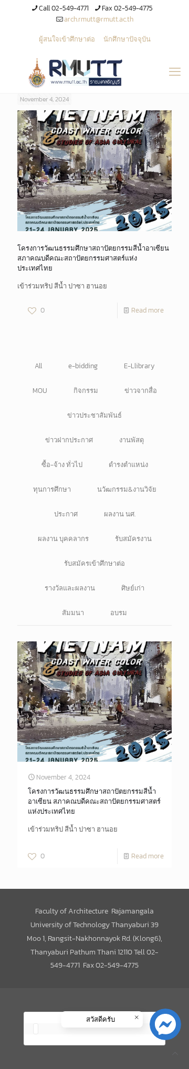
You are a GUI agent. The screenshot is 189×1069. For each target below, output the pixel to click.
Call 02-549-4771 (64, 8)
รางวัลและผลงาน (70, 588)
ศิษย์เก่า (132, 588)
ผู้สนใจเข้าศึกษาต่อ (67, 39)
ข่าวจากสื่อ (140, 391)
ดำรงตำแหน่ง (128, 465)
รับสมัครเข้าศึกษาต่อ (94, 563)
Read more (147, 310)
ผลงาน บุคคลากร (63, 539)
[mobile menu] (175, 72)
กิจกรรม (86, 391)
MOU (40, 391)
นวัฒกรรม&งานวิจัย (126, 489)
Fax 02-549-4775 (127, 8)
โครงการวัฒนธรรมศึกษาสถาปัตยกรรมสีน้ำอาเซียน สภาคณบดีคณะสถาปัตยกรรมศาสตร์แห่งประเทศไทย (93, 258)
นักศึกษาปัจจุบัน (127, 39)
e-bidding (83, 366)
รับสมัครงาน (133, 539)
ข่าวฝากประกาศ (69, 440)
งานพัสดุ (131, 440)
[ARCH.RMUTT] (94, 72)
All (38, 366)
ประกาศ (66, 514)
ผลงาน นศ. (119, 514)
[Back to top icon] (175, 1053)
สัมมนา (73, 613)
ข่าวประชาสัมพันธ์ (94, 415)
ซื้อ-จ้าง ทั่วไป (61, 465)
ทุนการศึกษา (52, 489)
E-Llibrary (139, 366)
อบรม (118, 613)
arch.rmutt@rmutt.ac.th (98, 19)
